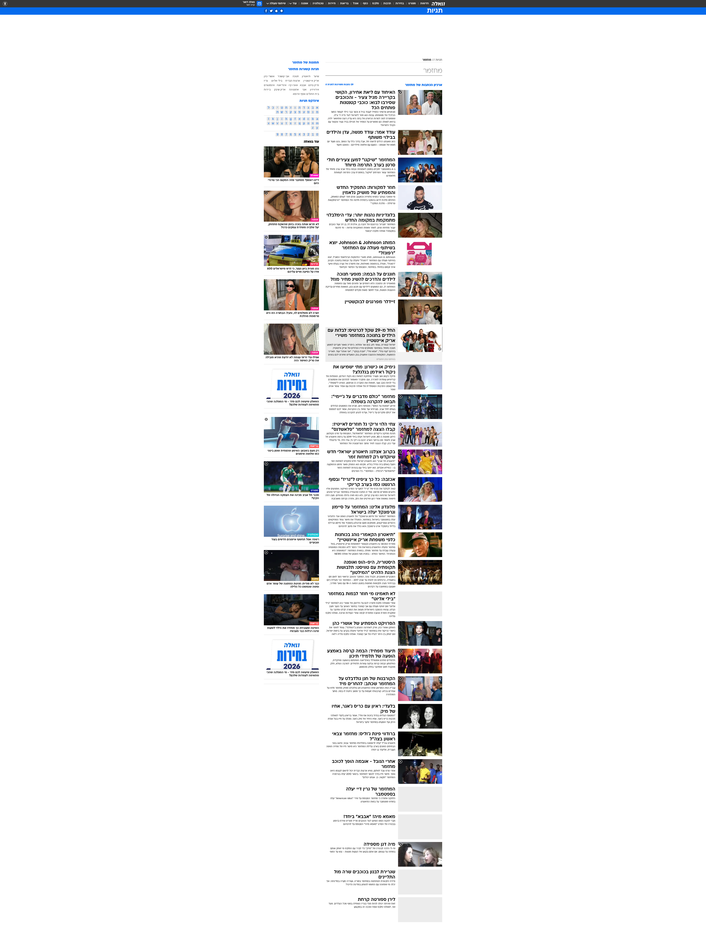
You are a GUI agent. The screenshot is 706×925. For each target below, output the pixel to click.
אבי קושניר (283, 76)
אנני (304, 89)
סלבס (375, 3)
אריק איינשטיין (311, 80)
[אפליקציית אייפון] (276, 11)
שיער (316, 76)
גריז (266, 80)
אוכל (356, 3)
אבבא (303, 85)
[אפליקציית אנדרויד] (281, 11)
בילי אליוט (276, 80)
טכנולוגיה (318, 3)
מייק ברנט (313, 85)
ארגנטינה (294, 89)
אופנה (304, 3)
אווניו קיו (293, 85)
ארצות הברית (292, 80)
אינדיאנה (281, 85)
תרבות (387, 3)
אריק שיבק (280, 89)
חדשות (424, 3)
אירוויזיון (314, 89)
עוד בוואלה (311, 141)
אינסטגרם (269, 85)
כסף (365, 3)
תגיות (439, 60)
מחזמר (426, 60)
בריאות (344, 3)
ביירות (267, 89)
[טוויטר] (271, 11)
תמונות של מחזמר (305, 62)
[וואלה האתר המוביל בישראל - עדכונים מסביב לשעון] (438, 4)
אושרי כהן (269, 76)
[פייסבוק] (266, 11)
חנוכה (296, 76)
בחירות (399, 3)
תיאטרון (306, 76)
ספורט (412, 3)
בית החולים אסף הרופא (306, 93)
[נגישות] (5, 3)
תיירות (332, 3)
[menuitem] (422, 4)
